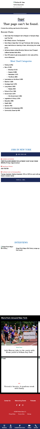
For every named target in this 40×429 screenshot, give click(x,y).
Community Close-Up (11, 110)
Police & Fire (8, 91)
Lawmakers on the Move (12, 79)
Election (7, 82)
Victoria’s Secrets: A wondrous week (19, 387)
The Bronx (11, 77)
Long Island (8, 86)
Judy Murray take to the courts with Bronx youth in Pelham (19, 351)
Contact (36, 427)
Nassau (10, 89)
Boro (6, 67)
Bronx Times (19, 347)
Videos (29, 427)
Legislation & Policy (10, 98)
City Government (13, 96)
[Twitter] (20, 405)
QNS (19, 383)
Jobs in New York (21, 149)
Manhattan (11, 74)
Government (8, 94)
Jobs (10, 427)
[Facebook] (17, 405)
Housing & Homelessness (12, 108)
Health (6, 103)
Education (7, 101)
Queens (10, 72)
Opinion (7, 106)
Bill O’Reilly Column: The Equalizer (15, 40)
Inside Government (20, 427)
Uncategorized (9, 84)
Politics (7, 65)
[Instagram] (23, 405)
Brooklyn (11, 70)
